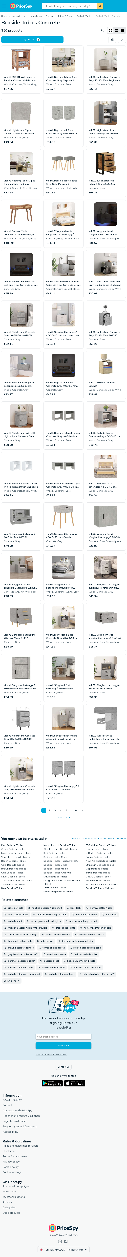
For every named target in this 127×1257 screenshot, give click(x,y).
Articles (7, 1202)
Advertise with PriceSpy (17, 1110)
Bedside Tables (84, 16)
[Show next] (82, 810)
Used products (11, 1212)
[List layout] (116, 30)
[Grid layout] (110, 30)
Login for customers (14, 1121)
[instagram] (60, 1241)
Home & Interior (18, 16)
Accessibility (10, 1131)
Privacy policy (11, 1161)
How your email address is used (51, 1054)
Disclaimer (9, 1151)
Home (4, 16)
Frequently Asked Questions (20, 1126)
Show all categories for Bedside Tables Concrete (98, 838)
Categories (9, 1207)
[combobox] (69, 6)
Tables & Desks (65, 16)
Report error (63, 817)
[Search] (100, 6)
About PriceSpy (12, 1099)
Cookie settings (12, 1172)
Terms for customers (15, 1156)
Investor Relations (14, 1196)
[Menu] (4, 6)
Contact (7, 1105)
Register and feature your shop (21, 1115)
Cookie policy (11, 1167)
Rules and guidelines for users (20, 1145)
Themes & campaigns (16, 1186)
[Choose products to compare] (112, 39)
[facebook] (66, 1241)
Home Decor (36, 16)
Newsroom (9, 1191)
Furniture (50, 16)
